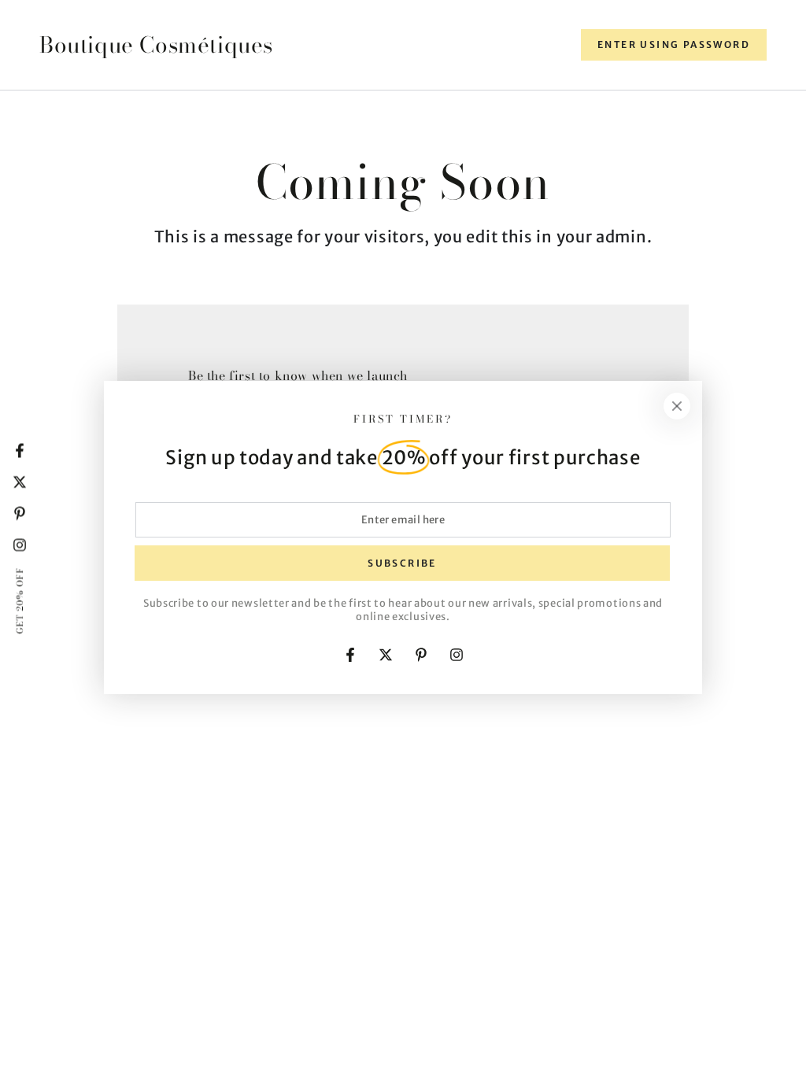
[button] (674, 45)
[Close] (677, 406)
